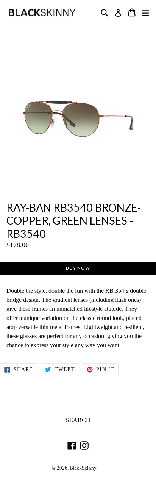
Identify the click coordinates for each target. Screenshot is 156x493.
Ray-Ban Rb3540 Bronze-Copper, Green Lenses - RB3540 (73, 220)
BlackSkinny (83, 468)
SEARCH (78, 420)
